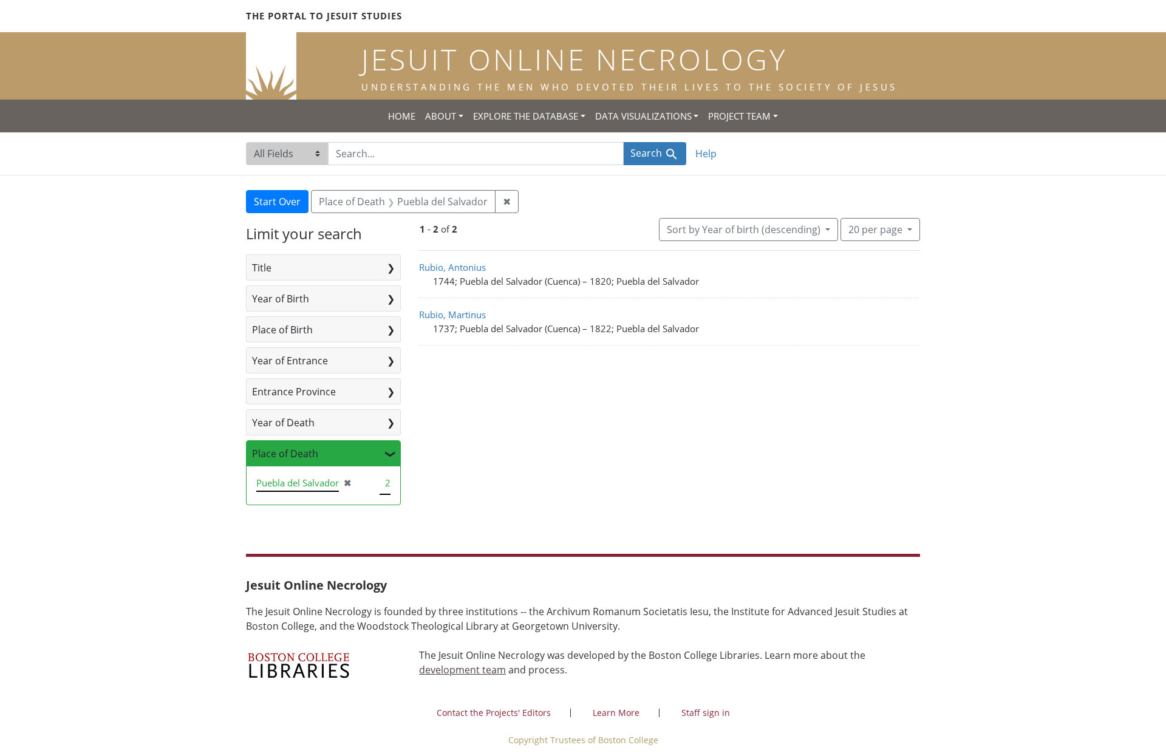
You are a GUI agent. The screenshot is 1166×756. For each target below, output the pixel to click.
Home (401, 116)
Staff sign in (705, 712)
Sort (743, 229)
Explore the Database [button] (525, 116)
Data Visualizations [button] (643, 116)
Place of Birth (282, 329)
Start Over (277, 201)
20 (875, 229)
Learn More (616, 712)
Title (261, 267)
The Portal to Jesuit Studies (324, 16)
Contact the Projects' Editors (494, 712)
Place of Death (285, 453)
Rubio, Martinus (452, 314)
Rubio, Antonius (452, 267)
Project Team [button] (739, 116)
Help (706, 153)
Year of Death (283, 422)
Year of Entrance (290, 360)
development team (462, 669)
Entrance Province (294, 391)
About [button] (440, 116)
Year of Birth (280, 298)
